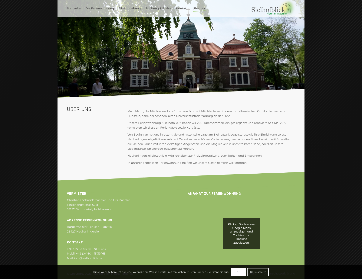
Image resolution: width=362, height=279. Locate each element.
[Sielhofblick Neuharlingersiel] (273, 8)
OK (238, 271)
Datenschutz (258, 271)
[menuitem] (73, 8)
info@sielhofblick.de (88, 258)
